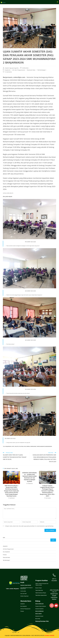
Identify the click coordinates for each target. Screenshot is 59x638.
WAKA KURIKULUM (39, 603)
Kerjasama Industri (39, 616)
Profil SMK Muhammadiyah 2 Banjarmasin (26, 588)
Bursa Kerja (37, 618)
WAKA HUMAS (38, 613)
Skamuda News (31, 70)
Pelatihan (21, 446)
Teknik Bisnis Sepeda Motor (41, 595)
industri (17, 446)
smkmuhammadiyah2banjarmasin (44, 446)
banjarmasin (8, 446)
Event (13, 446)
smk (25, 446)
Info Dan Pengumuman (18, 70)
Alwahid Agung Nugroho (12, 68)
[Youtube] (56, 605)
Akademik (7, 70)
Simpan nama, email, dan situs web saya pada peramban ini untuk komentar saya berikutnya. (29, 526)
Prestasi (5, 554)
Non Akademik (6, 551)
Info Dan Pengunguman (25, 608)
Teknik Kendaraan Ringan (40, 592)
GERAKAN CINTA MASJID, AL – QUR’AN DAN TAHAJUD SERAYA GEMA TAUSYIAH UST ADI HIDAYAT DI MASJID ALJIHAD (29, 477)
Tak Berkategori (41, 70)
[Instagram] (51, 605)
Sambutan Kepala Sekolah (25, 585)
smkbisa (28, 446)
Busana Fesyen (38, 587)
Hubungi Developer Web (42, 621)
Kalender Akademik (39, 608)
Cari (4, 537)
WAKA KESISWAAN (39, 611)
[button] (57, 2)
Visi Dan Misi (23, 591)
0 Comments (8, 72)
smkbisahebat (33, 446)
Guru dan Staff (23, 593)
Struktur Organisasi (24, 596)
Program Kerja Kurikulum (40, 606)
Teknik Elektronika (39, 590)
